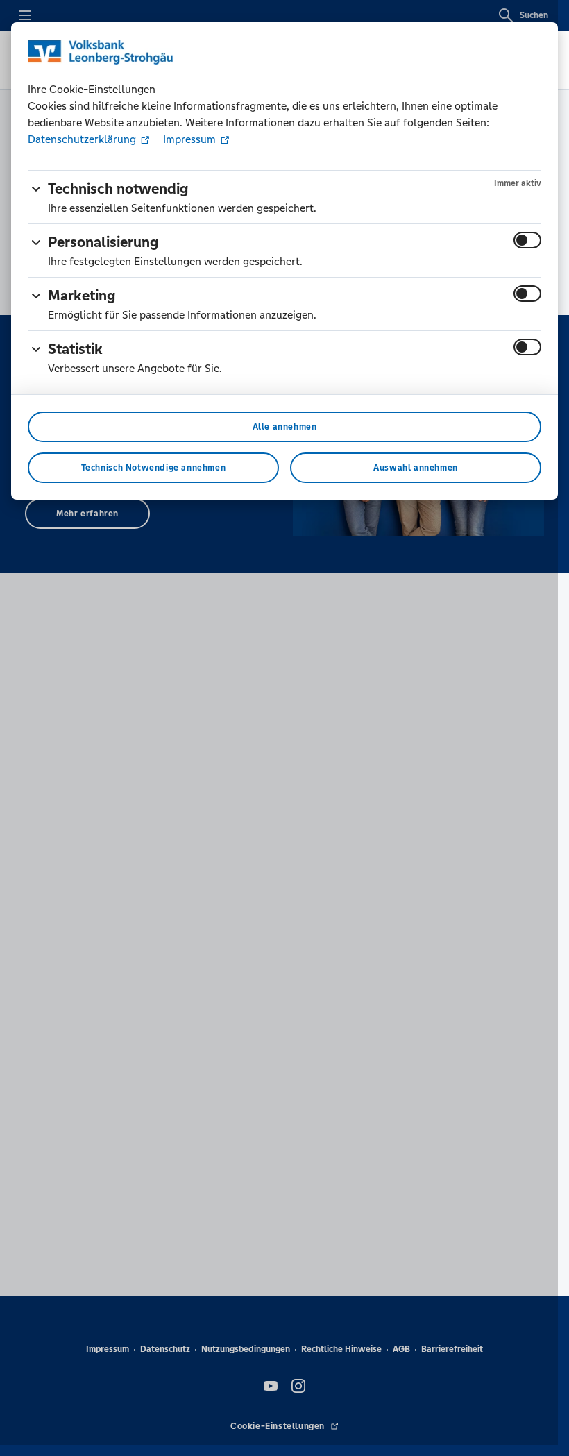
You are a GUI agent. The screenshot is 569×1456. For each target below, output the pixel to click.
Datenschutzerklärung (83, 139)
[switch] (527, 240)
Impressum (189, 139)
